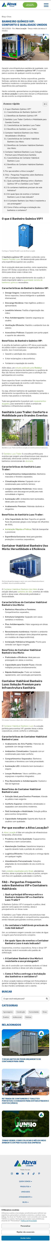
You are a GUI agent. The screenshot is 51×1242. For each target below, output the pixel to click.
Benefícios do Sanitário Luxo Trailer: (22, 129)
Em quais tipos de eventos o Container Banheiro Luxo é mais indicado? (23, 195)
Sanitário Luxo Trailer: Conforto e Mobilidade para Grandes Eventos (25, 121)
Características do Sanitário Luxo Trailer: (24, 125)
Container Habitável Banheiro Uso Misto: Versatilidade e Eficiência (22, 134)
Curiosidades (34, 1012)
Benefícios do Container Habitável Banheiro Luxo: (25, 166)
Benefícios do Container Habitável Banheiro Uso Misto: (25, 146)
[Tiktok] (33, 1173)
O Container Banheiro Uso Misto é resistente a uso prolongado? (26, 202)
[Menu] (46, 5)
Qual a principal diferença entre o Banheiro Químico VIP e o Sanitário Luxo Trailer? (24, 182)
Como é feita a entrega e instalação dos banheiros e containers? (23, 208)
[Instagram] (12, 1173)
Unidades (25, 1192)
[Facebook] (28, 1173)
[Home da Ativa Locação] (9, 5)
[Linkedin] (23, 1173)
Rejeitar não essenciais (25, 1232)
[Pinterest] (39, 1173)
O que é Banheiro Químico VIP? (18, 109)
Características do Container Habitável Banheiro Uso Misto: (23, 140)
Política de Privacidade (29, 1221)
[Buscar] (47, 999)
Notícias (28, 1017)
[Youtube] (17, 1173)
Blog (3, 17)
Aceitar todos (25, 1238)
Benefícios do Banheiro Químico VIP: (22, 115)
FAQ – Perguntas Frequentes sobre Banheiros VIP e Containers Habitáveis (24, 176)
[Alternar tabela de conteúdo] (44, 104)
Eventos (6, 1017)
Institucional (17, 1017)
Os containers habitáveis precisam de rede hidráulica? (24, 189)
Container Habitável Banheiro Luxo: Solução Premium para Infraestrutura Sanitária (23, 153)
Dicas (9, 17)
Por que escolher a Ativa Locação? (19, 171)
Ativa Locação (21, 28)
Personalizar (25, 1226)
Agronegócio (8, 1012)
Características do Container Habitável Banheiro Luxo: (23, 159)
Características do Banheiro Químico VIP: (24, 112)
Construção (21, 1012)
